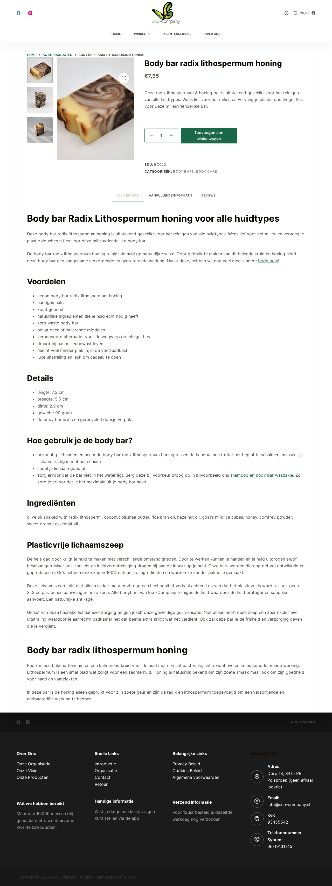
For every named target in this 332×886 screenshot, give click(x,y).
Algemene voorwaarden (195, 777)
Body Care (206, 171)
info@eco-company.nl (288, 804)
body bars (268, 260)
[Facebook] (18, 13)
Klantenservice (177, 34)
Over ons (212, 34)
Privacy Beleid (186, 763)
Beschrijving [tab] (128, 195)
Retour (101, 784)
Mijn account (303, 722)
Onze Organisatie (33, 763)
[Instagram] (30, 13)
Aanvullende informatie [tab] (170, 195)
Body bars (183, 171)
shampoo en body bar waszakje (261, 475)
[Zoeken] (296, 13)
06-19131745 (279, 846)
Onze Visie (27, 770)
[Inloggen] (286, 13)
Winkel (140, 34)
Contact (102, 777)
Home (116, 34)
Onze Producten (32, 777)
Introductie (105, 763)
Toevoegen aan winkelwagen (208, 135)
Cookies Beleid (187, 770)
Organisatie (106, 770)
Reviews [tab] (209, 195)
